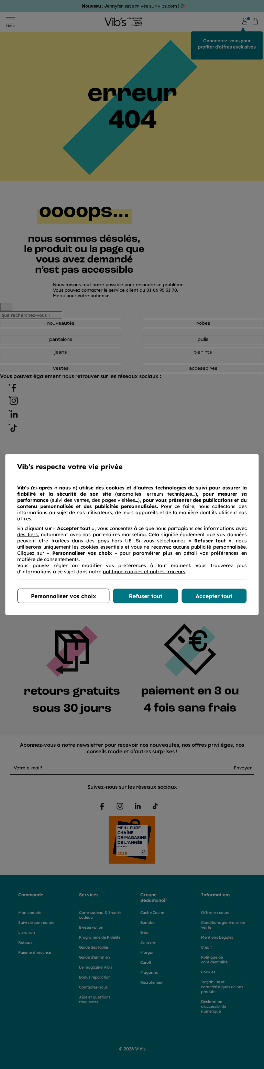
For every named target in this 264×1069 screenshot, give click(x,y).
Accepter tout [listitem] (214, 596)
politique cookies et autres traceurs (144, 572)
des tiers (27, 534)
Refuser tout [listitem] (145, 596)
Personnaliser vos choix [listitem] (63, 596)
